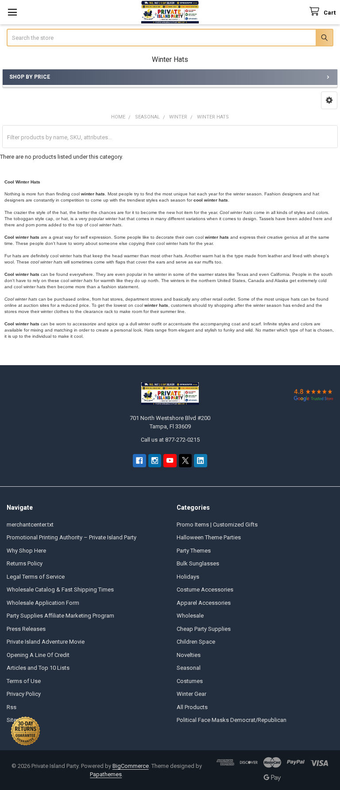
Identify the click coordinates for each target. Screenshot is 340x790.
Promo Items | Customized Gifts (217, 524)
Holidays (188, 576)
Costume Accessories (205, 589)
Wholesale (190, 615)
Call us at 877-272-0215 (170, 439)
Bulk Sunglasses (198, 563)
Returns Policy (24, 563)
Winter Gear (191, 694)
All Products (192, 707)
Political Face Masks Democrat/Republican (231, 720)
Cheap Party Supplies (204, 629)
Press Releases (26, 629)
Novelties (189, 655)
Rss (11, 707)
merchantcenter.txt (30, 524)
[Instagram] (154, 460)
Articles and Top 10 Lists (38, 667)
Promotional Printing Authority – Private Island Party (71, 537)
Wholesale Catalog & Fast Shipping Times (60, 589)
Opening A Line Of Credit (38, 655)
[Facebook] (139, 460)
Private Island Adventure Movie (46, 641)
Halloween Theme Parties (209, 537)
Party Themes (194, 550)
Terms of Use (24, 681)
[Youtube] (169, 460)
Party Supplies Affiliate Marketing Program (60, 615)
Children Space (196, 641)
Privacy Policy (24, 694)
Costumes (190, 681)
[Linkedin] (200, 460)
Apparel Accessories (204, 602)
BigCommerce (130, 766)
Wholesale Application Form (43, 602)
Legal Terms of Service (36, 576)
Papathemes (106, 774)
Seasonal (189, 667)
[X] (185, 460)
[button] (329, 100)
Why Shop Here (26, 550)
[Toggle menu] (12, 12)
